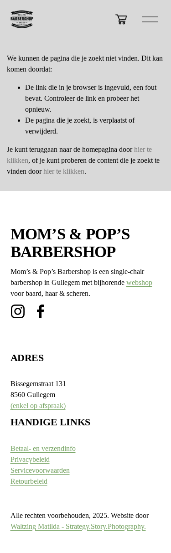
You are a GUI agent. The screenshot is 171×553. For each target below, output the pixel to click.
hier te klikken (63, 171)
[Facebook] (40, 311)
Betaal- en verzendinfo (43, 448)
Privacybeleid (30, 459)
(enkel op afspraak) (38, 405)
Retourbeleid (28, 481)
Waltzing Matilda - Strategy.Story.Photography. (78, 526)
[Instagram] (17, 311)
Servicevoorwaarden (40, 470)
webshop (139, 282)
